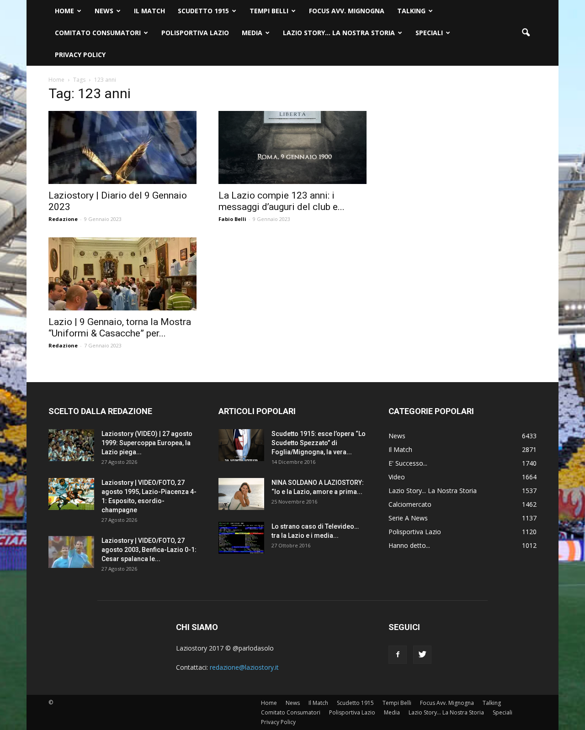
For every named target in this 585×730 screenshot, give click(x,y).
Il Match (149, 10)
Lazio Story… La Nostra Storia (339, 32)
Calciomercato (409, 504)
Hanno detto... (409, 545)
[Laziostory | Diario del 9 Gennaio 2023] (122, 147)
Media (252, 32)
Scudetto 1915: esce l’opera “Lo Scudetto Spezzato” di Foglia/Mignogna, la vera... (318, 443)
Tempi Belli (269, 10)
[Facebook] (397, 655)
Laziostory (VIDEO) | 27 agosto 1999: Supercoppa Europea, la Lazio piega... (146, 443)
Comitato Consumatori (98, 32)
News (104, 10)
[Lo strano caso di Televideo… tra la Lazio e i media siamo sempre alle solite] (241, 538)
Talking (411, 10)
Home (64, 10)
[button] (526, 33)
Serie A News (408, 518)
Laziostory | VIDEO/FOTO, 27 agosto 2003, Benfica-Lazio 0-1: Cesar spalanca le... (149, 549)
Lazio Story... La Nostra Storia (432, 490)
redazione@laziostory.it (244, 667)
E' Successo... (407, 463)
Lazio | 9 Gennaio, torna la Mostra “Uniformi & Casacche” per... (119, 327)
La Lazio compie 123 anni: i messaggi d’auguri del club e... (281, 201)
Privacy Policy (80, 54)
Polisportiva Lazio (195, 32)
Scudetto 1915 (203, 10)
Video (396, 477)
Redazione (63, 218)
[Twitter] (422, 655)
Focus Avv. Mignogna (346, 10)
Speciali (429, 32)
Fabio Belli (232, 218)
